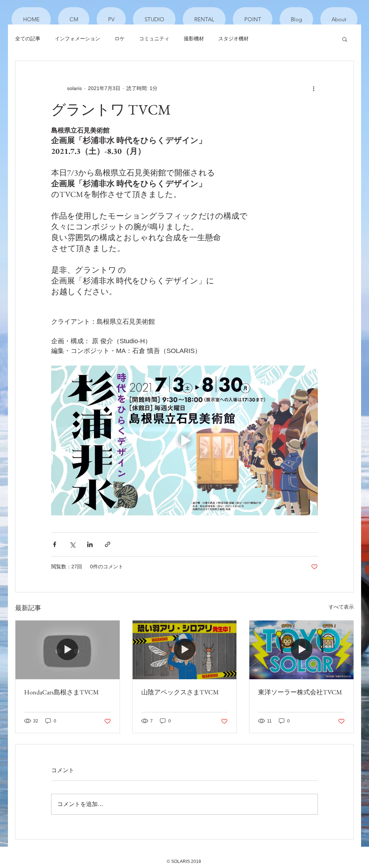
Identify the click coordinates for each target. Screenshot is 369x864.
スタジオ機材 (233, 38)
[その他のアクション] (313, 88)
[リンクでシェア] (107, 544)
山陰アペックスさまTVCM (180, 692)
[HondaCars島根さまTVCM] (67, 650)
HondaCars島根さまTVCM (61, 692)
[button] (344, 39)
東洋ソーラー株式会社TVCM (300, 692)
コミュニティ (154, 38)
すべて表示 (341, 607)
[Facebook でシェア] (54, 544)
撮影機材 (194, 38)
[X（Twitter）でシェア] (72, 544)
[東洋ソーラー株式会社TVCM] (301, 650)
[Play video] (184, 440)
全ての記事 (27, 38)
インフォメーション (77, 38)
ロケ (120, 38)
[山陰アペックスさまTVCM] (185, 650)
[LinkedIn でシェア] (89, 544)
